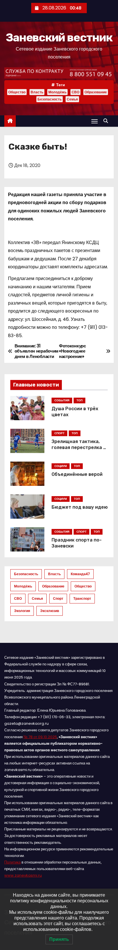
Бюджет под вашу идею (80, 507)
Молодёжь (57, 92)
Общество (16, 92)
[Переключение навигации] (94, 121)
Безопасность (50, 99)
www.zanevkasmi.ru (23, 875)
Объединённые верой (77, 474)
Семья (72, 99)
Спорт (58, 598)
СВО (75, 92)
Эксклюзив (49, 610)
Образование (95, 92)
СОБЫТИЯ (61, 400)
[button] (107, 121)
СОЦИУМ (60, 466)
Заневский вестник (59, 37)
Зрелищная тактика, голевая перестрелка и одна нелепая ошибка (79, 447)
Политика (12, 862)
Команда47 (80, 573)
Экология (22, 610)
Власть (37, 92)
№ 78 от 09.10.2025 (40, 737)
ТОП (79, 400)
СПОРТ (59, 433)
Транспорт (82, 598)
